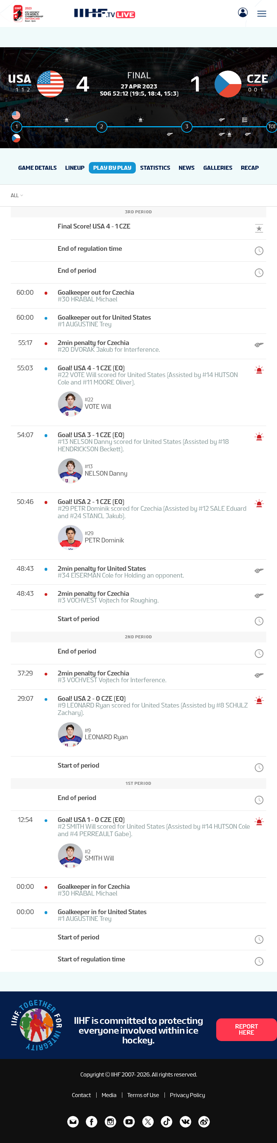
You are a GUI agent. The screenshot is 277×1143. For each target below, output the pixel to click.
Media (109, 1095)
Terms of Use (143, 1095)
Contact (81, 1095)
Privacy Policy (187, 1095)
